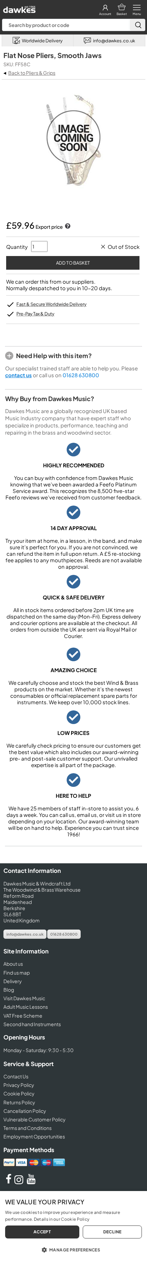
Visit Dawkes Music (24, 998)
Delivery (12, 981)
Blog (8, 990)
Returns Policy (19, 1102)
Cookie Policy (19, 1093)
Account (105, 14)
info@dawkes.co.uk (24, 934)
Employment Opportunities (34, 1136)
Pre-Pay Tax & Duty (35, 313)
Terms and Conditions (27, 1128)
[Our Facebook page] (8, 1182)
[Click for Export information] (67, 227)
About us (13, 964)
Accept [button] (42, 1231)
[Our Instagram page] (19, 1182)
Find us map (16, 972)
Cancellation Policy (24, 1111)
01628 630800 (81, 375)
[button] (73, 1249)
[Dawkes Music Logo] (19, 7)
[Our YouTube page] (31, 1182)
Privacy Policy (18, 1085)
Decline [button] (112, 1231)
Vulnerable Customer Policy (34, 1119)
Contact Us (15, 1076)
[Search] (137, 25)
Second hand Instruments (32, 1024)
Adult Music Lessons (25, 1007)
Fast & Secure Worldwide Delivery (51, 304)
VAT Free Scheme (22, 1015)
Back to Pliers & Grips (31, 73)
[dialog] (73, 1226)
